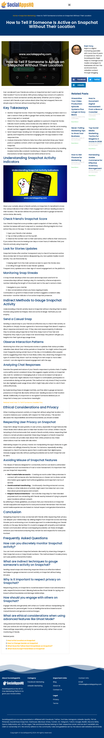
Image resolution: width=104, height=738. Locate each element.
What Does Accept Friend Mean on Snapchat (26, 649)
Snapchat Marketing (27, 15)
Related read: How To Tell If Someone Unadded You (22, 402)
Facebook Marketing (36, 682)
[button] (69, 4)
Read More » (75, 122)
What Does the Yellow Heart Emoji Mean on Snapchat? (30, 646)
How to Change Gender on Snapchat (22, 643)
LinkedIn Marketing (35, 686)
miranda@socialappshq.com (90, 684)
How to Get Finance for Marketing (76, 157)
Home (15, 15)
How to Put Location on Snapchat (21, 640)
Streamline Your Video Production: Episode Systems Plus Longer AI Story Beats (78, 106)
